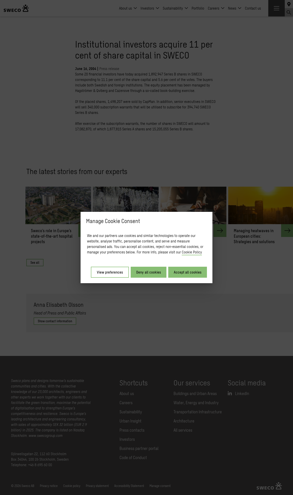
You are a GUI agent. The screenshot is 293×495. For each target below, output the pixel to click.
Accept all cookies (187, 272)
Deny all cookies (148, 272)
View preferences (110, 272)
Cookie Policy (192, 252)
